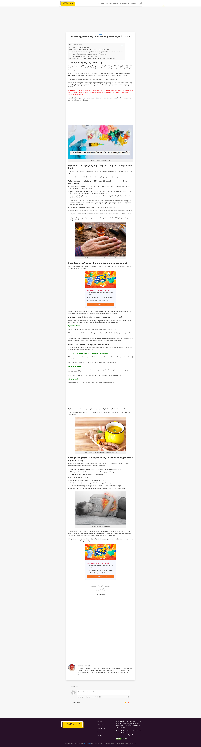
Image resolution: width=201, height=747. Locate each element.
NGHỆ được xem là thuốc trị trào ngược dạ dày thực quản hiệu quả (89, 54)
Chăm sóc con (113, 3)
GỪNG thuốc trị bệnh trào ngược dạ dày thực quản (85, 56)
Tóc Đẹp (97, 3)
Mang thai (104, 3)
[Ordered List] (87, 697)
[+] (100, 696)
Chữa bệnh (125, 3)
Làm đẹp (134, 3)
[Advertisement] (100, 20)
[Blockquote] (91, 697)
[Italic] (80, 697)
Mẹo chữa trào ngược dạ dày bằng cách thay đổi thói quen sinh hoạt (89, 49)
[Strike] (85, 697)
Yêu (120, 3)
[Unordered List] (89, 697)
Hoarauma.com (87, 743)
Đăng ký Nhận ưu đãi (100, 304)
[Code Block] (94, 697)
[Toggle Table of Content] (121, 45)
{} (97, 696)
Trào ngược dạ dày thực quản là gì (79, 47)
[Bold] (78, 697)
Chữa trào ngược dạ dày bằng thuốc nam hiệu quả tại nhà (86, 53)
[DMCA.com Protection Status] (129, 739)
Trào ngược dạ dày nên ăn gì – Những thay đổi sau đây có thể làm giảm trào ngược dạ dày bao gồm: (98, 51)
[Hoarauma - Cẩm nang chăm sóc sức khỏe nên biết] (67, 3)
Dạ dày (100, 34)
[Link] (96, 697)
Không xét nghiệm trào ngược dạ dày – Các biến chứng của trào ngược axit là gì (92, 58)
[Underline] (83, 697)
